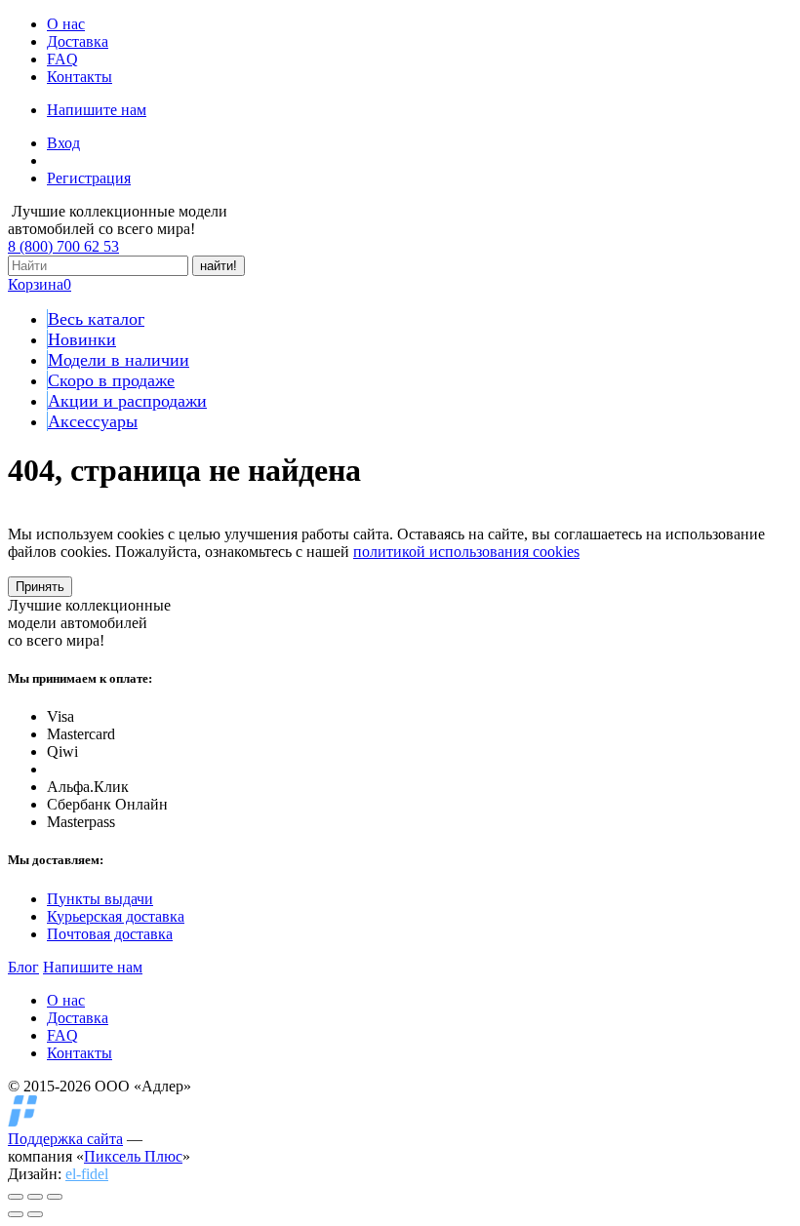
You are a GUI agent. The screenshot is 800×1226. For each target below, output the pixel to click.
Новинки (82, 339)
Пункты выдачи (100, 898)
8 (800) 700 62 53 (63, 246)
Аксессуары (93, 421)
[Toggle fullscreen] (35, 1197)
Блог (23, 967)
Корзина (39, 284)
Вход (63, 143)
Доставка (77, 41)
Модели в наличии (118, 360)
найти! (218, 265)
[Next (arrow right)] (35, 1214)
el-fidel (86, 1174)
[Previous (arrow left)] (15, 1214)
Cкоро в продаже (111, 380)
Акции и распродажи (127, 401)
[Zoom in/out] (54, 1197)
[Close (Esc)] (15, 1197)
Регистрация (89, 178)
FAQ (62, 59)
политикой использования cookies (466, 551)
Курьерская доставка (115, 916)
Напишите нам (96, 109)
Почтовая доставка (110, 934)
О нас (66, 24)
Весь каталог (96, 319)
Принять (40, 586)
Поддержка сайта (65, 1138)
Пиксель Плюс (133, 1156)
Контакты (79, 76)
